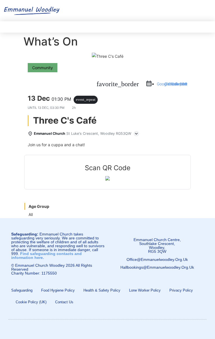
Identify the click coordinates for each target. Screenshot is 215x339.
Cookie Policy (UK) (31, 302)
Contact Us (64, 302)
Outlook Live (175, 83)
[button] (207, 9)
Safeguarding (21, 290)
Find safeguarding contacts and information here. (46, 255)
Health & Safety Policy (101, 290)
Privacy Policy (181, 290)
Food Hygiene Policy (58, 290)
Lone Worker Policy (145, 290)
